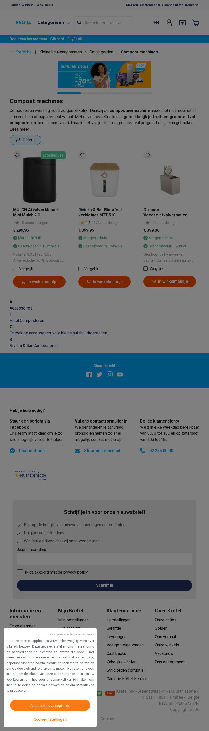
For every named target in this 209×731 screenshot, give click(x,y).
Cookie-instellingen (50, 719)
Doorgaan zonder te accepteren (71, 634)
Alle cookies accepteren (50, 705)
